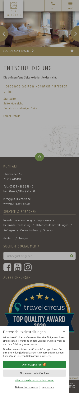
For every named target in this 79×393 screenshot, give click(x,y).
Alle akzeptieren (32, 364)
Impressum (48, 387)
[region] (34, 347)
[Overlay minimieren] (64, 331)
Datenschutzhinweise (26, 387)
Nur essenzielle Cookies (34, 373)
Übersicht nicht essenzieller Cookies (34, 380)
